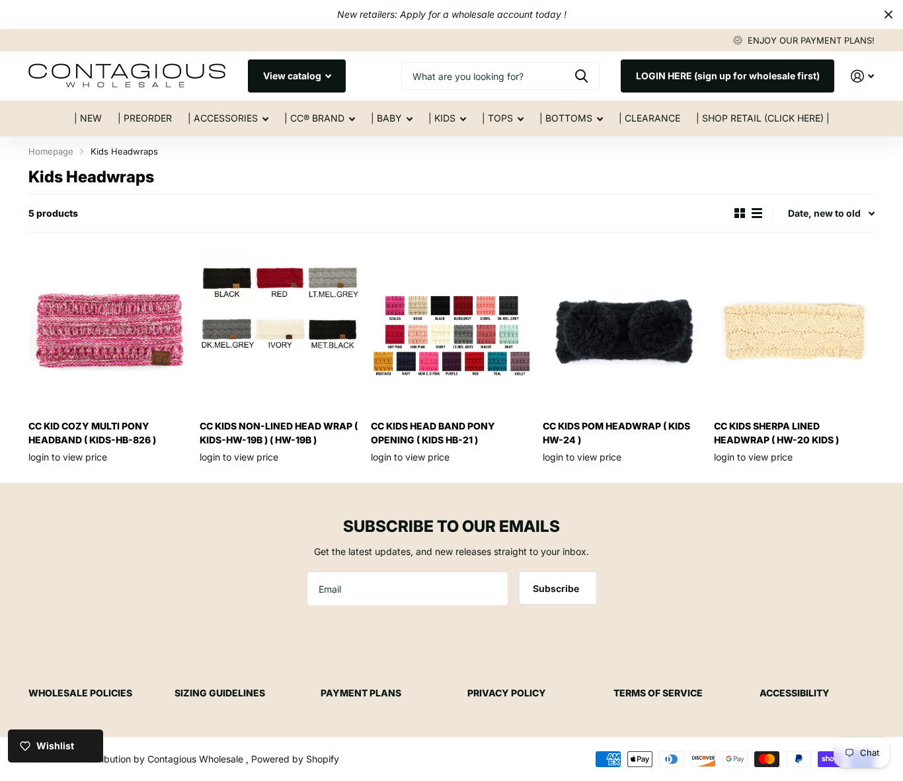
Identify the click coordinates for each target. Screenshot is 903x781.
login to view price (67, 457)
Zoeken (581, 76)
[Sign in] (862, 76)
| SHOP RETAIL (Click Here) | (763, 118)
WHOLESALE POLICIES (80, 692)
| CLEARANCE (649, 118)
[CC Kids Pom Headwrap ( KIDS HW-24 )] (623, 330)
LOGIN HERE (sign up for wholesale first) (728, 75)
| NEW (88, 118)
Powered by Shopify (295, 758)
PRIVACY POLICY (506, 692)
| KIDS (441, 118)
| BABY (386, 118)
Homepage (50, 151)
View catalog (293, 75)
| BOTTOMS (565, 118)
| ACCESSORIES (223, 118)
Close (888, 14)
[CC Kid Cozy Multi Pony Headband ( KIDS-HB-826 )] (108, 330)
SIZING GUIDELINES (220, 692)
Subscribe (557, 588)
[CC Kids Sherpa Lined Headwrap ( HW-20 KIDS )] (794, 330)
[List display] (757, 213)
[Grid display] (739, 213)
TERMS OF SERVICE (658, 692)
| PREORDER (145, 118)
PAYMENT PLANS (361, 692)
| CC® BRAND (314, 118)
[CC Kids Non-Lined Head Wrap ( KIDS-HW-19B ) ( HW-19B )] (280, 330)
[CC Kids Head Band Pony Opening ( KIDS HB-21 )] (451, 330)
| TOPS (497, 118)
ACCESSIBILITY (795, 692)
